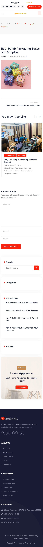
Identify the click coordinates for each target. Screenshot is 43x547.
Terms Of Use (8, 456)
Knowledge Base (9, 483)
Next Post (34, 103)
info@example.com (11, 518)
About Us (6, 448)
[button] (36, 116)
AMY (5, 56)
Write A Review (34, 7)
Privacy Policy (8, 496)
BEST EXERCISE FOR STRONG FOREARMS (22, 303)
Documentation (8, 479)
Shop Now (22, 387)
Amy (7, 165)
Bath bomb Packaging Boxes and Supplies (23, 105)
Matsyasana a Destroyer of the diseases (22, 310)
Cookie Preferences (10, 491)
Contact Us (7, 465)
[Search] (39, 13)
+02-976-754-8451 (11, 514)
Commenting (7, 487)
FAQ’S (5, 461)
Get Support (7, 452)
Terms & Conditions (14, 543)
